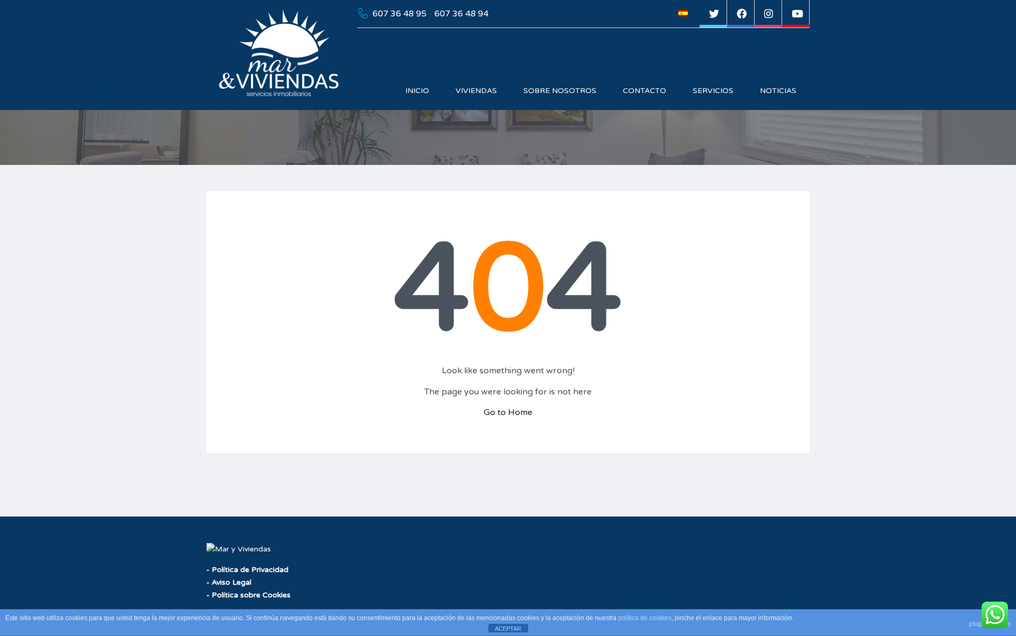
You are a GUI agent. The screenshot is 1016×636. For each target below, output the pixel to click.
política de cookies (645, 618)
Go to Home (508, 412)
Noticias (778, 90)
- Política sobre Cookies (248, 595)
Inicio (417, 90)
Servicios (713, 90)
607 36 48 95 (400, 13)
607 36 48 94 (461, 13)
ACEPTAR (508, 628)
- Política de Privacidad (247, 569)
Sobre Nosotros (559, 90)
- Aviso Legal (228, 582)
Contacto (644, 90)
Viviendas (476, 90)
